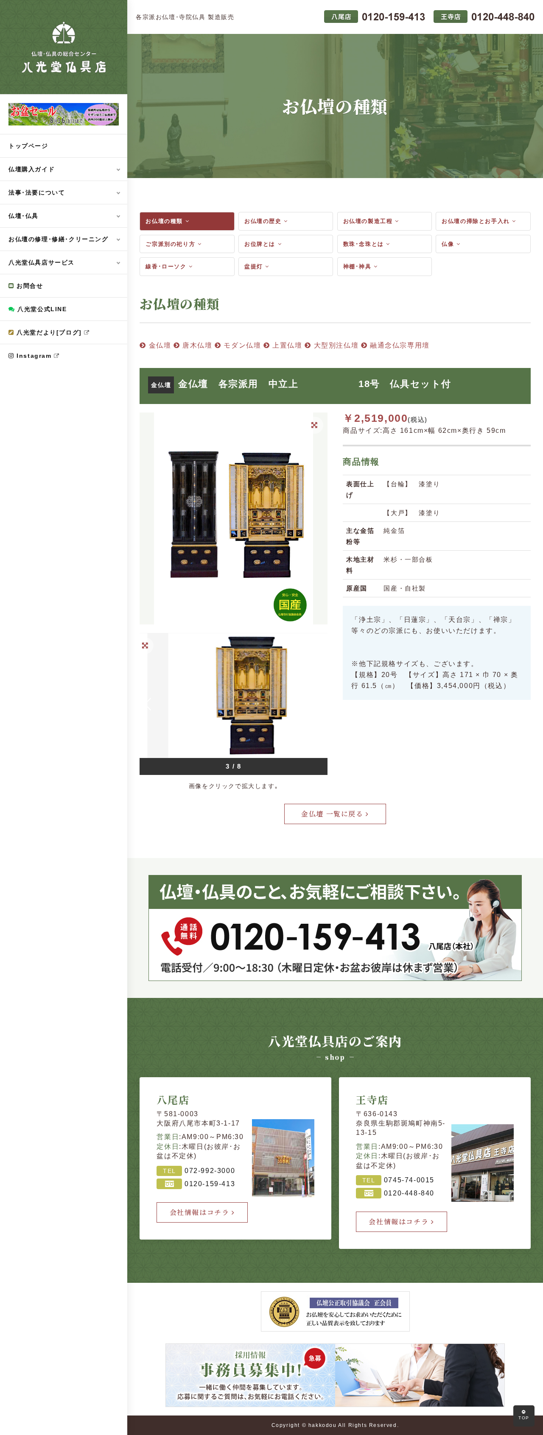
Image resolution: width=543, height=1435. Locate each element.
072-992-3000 (210, 1170)
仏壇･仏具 (23, 215)
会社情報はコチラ (201, 1212)
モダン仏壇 (241, 345)
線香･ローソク (167, 266)
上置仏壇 (286, 345)
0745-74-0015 (409, 1180)
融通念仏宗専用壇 (398, 345)
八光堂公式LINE (41, 309)
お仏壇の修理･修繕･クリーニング (58, 239)
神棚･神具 (358, 266)
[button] (319, 704)
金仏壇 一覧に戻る (333, 814)
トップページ (28, 145)
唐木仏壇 (196, 345)
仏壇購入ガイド (31, 169)
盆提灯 (254, 266)
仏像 (449, 244)
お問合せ (28, 285)
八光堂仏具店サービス (41, 262)
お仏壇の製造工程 (369, 221)
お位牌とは (261, 244)
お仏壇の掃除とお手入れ (477, 221)
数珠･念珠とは (364, 244)
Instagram (34, 355)
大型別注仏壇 (334, 345)
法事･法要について (36, 192)
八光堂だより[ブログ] (49, 332)
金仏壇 (158, 345)
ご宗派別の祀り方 (171, 244)
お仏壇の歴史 (264, 221)
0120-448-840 (409, 1193)
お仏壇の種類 (165, 221)
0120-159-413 (210, 1183)
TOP (523, 1417)
